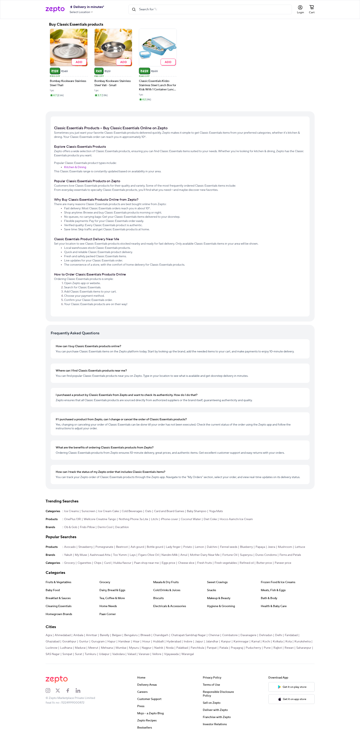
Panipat (212, 648)
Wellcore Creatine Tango (100, 519)
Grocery (69, 563)
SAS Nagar (53, 654)
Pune (267, 648)
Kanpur (226, 641)
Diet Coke (210, 519)
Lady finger (173, 547)
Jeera (271, 547)
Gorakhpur (69, 641)
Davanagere (248, 635)
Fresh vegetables (226, 563)
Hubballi (158, 641)
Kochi (266, 641)
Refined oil (247, 563)
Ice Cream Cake (108, 511)
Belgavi (116, 635)
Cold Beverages (132, 511)
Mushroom (285, 547)
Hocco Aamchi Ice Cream (236, 519)
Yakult (68, 555)
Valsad (131, 654)
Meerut (93, 648)
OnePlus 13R (72, 519)
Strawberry (85, 547)
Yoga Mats (216, 511)
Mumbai (121, 648)
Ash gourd (137, 547)
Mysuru (134, 648)
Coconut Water (191, 519)
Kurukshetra (302, 641)
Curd (107, 563)
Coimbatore (230, 635)
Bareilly (104, 635)
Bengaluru (131, 635)
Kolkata (278, 641)
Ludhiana (66, 648)
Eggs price (168, 563)
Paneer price (283, 563)
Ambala (78, 635)
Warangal (187, 654)
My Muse (81, 555)
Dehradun (265, 635)
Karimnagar (241, 641)
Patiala (223, 648)
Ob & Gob (70, 527)
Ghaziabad (52, 641)
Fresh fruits (204, 563)
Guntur (83, 641)
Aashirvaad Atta (100, 555)
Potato (187, 547)
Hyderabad (173, 641)
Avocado (70, 547)
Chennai (213, 635)
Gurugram (98, 641)
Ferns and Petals (290, 555)
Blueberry (246, 547)
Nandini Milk (169, 555)
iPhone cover (169, 519)
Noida (170, 648)
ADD (78, 62)
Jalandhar (212, 641)
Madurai (80, 648)
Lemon (199, 547)
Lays (133, 555)
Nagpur (147, 648)
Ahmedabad (63, 635)
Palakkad (182, 648)
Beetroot (122, 547)
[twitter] (60, 690)
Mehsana (107, 648)
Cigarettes (84, 563)
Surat (78, 654)
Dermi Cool (105, 527)
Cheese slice (186, 563)
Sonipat (67, 654)
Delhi (278, 635)
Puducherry (253, 648)
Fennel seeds (228, 547)
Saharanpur (303, 648)
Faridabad (291, 635)
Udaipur (104, 654)
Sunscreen (88, 511)
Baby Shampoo (196, 511)
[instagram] (51, 690)
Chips (97, 563)
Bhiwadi (145, 635)
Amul (183, 555)
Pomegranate (104, 547)
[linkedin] (81, 690)
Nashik (158, 648)
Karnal (255, 641)
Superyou (246, 555)
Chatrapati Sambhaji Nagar (188, 635)
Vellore (156, 654)
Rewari (289, 648)
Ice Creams (71, 511)
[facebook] (71, 690)
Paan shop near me (146, 563)
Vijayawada (171, 654)
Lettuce (300, 547)
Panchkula (197, 648)
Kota (288, 641)
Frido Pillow (87, 527)
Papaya (260, 547)
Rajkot (277, 648)
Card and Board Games (169, 511)
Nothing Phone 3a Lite (133, 519)
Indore (188, 641)
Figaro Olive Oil (148, 555)
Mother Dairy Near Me (205, 555)
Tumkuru (90, 654)
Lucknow (51, 648)
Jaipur (199, 641)
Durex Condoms (266, 555)
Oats (148, 511)
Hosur (146, 641)
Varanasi (143, 654)
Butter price (264, 563)
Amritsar (91, 635)
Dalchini (212, 547)
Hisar (136, 641)
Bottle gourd (155, 547)
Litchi (154, 519)
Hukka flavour (122, 563)
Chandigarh (160, 635)
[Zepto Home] (55, 9)
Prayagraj (237, 648)
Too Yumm (120, 555)
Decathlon (122, 527)
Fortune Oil (229, 555)
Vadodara (118, 654)
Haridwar (124, 641)
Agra (49, 635)
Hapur (111, 641)
